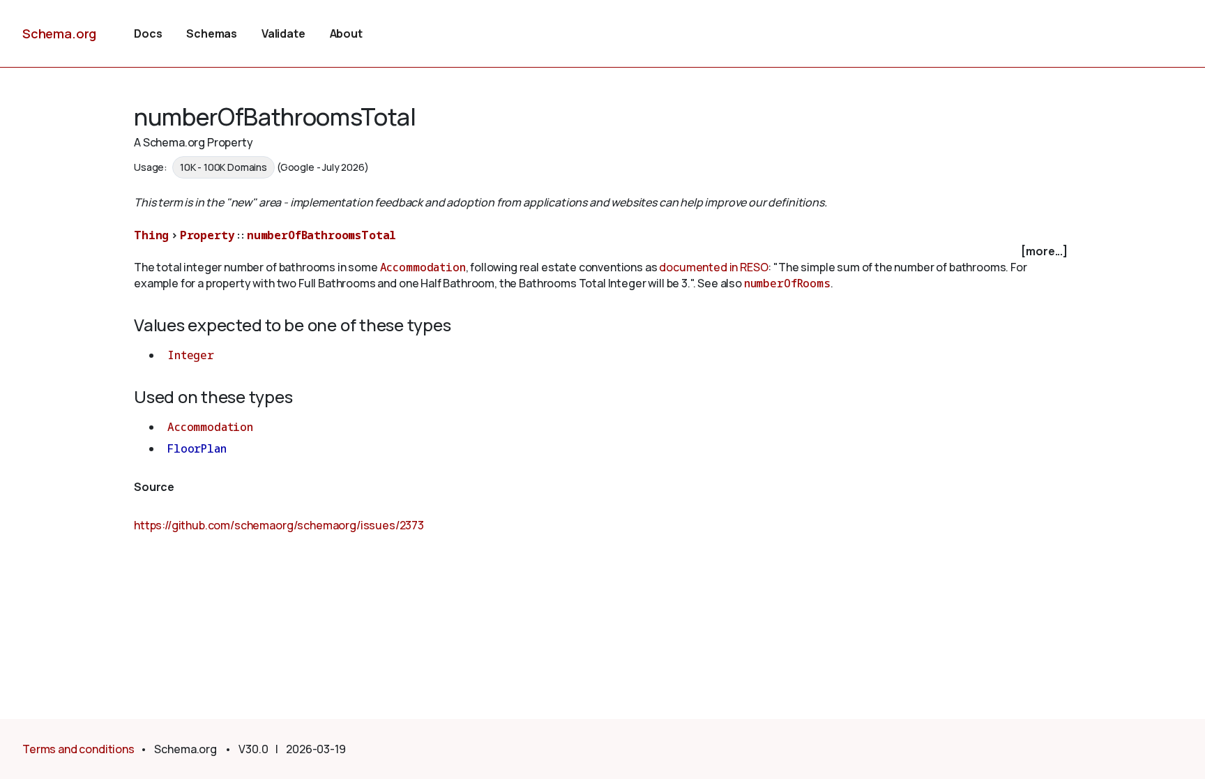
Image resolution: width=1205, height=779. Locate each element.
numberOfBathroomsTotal (321, 235)
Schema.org (59, 33)
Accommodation (423, 267)
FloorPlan (197, 448)
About (346, 33)
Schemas (211, 33)
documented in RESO (713, 267)
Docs (148, 33)
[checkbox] (602, 251)
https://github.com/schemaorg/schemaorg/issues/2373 (279, 525)
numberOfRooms (787, 283)
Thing (151, 235)
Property (207, 235)
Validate (283, 33)
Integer (190, 355)
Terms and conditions (78, 749)
